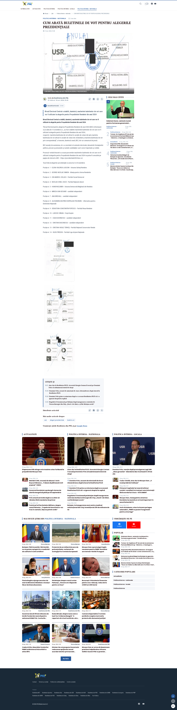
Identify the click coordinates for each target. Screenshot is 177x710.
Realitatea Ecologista (118, 692)
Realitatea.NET (36, 692)
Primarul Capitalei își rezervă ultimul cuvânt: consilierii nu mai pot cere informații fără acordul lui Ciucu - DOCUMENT (137, 490)
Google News (82, 426)
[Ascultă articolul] (173, 696)
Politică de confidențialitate (57, 682)
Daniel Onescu (75, 577)
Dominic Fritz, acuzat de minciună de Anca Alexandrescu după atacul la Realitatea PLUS (74, 392)
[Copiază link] (89, 99)
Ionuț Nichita (105, 544)
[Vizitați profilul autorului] (45, 99)
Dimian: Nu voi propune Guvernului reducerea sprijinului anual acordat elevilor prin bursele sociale (65, 650)
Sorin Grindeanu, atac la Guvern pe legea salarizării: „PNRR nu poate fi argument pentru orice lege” (136, 509)
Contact (34, 682)
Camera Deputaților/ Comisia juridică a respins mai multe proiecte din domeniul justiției (94, 616)
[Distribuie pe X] (102, 99)
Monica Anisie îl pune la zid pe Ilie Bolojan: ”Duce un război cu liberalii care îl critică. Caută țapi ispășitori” (121, 169)
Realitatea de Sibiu (73, 695)
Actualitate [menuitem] (37, 9)
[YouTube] (155, 4)
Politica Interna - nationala (63, 13)
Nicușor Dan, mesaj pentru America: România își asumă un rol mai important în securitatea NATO (136, 500)
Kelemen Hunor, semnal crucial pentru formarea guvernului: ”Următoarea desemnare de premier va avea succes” (118, 124)
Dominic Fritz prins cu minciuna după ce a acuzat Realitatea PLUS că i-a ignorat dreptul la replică (74, 397)
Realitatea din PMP (131, 692)
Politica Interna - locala (115, 163)
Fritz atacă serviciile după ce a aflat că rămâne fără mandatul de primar (44, 499)
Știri (52, 13)
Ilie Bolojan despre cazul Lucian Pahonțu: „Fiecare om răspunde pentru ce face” (64, 582)
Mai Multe (66, 659)
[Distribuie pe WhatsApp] (97, 99)
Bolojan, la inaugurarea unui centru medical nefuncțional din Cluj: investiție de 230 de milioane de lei (88, 507)
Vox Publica (95, 695)
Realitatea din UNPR (37, 695)
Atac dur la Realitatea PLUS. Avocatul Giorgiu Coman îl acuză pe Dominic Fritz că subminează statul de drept (74, 386)
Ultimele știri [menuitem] (25, 9)
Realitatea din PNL (61, 98)
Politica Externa (115, 132)
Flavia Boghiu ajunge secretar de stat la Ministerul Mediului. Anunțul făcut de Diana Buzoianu (36, 582)
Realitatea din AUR (81, 692)
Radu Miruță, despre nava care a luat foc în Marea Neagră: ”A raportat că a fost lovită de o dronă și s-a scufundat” (66, 617)
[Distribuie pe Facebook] (93, 99)
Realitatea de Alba (85, 695)
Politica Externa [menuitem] (49, 9)
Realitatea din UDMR (105, 692)
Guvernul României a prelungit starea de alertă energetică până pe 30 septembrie (45, 491)
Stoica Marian (45, 544)
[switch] (147, 4)
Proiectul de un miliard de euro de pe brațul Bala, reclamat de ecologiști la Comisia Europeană (65, 549)
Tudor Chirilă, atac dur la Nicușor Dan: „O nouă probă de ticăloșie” (136, 482)
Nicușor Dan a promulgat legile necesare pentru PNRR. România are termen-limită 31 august (94, 549)
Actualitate (114, 142)
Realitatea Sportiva (47, 692)
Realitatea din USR (69, 692)
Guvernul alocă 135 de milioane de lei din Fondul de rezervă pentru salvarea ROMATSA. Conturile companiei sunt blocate (35, 617)
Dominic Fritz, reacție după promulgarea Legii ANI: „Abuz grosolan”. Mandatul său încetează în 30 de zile (132, 471)
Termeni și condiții (43, 682)
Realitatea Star (58, 692)
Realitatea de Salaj (61, 695)
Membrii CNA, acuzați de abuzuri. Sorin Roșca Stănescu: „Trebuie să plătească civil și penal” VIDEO (46, 483)
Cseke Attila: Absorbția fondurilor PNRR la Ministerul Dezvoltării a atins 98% (35, 649)
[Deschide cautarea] (140, 4)
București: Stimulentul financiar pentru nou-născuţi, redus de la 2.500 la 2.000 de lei (94, 582)
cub (45, 420)
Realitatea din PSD (50, 695)
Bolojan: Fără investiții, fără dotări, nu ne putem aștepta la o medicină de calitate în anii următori (36, 549)
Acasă (46, 13)
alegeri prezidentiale (57, 420)
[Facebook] (152, 4)
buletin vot (71, 420)
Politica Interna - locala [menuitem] (66, 9)
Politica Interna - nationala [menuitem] (87, 9)
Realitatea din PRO (92, 692)
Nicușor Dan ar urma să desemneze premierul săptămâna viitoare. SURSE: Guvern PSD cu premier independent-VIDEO (96, 650)
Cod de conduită (71, 682)
